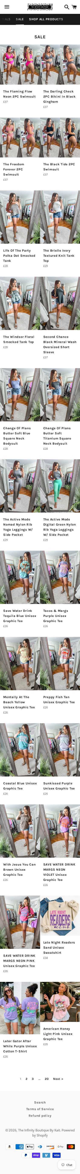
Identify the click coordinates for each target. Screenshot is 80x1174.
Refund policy (40, 1116)
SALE (20, 19)
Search (40, 1102)
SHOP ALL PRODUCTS (46, 19)
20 (47, 1078)
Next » (58, 1078)
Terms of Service (40, 1109)
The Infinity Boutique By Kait (39, 1130)
